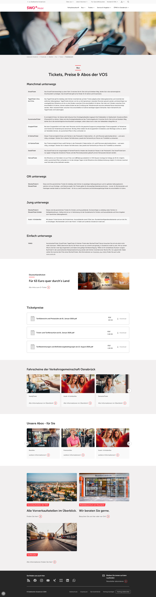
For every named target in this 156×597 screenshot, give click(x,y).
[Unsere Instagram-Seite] (41, 580)
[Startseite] (35, 7)
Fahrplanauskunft (73, 7)
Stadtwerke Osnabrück (37, 2)
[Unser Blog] (28, 580)
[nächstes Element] (129, 390)
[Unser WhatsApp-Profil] (74, 580)
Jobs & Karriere (81, 2)
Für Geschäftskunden (98, 2)
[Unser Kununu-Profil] (61, 580)
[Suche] (128, 2)
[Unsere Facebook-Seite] (35, 580)
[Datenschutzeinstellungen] (3, 593)
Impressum (84, 591)
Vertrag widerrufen (123, 591)
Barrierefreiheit (95, 591)
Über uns (69, 2)
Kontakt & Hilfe (111, 2)
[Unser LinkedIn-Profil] (67, 580)
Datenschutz (73, 591)
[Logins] (123, 2)
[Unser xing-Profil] (54, 580)
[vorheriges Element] (27, 390)
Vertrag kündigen (108, 591)
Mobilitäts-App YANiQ (100, 252)
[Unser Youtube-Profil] (48, 580)
